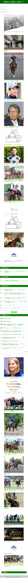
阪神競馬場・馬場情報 (6, 318)
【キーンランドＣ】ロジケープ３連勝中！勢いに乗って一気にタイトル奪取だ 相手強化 (14, 81)
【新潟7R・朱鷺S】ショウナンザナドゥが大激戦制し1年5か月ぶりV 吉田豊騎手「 (14, 490)
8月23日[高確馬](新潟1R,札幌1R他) (10, 541)
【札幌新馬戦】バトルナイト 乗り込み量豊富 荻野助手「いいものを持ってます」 (14, 261)
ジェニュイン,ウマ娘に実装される (10, 213)
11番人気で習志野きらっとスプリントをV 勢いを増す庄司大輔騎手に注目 (15, 290)
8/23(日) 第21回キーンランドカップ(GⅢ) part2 (13, 144)
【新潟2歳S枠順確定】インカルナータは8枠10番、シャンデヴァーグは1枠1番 (13, 181)
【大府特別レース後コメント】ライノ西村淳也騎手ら (14, 248)
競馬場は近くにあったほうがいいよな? (11, 230)
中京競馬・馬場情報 (8, 553)
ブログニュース (4, 6)
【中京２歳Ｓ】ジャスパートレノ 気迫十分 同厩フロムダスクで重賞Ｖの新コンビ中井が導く (15, 298)
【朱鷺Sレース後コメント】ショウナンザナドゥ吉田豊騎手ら (13, 50)
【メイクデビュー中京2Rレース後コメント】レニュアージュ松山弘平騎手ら (13, 348)
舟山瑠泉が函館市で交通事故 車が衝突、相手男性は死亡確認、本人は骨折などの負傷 (14, 164)
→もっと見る (25, 351)
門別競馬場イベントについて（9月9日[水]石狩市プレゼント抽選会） (15, 272)
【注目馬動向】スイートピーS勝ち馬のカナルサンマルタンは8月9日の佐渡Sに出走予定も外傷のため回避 (13, 331)
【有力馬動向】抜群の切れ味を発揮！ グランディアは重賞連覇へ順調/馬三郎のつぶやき (13, 338)
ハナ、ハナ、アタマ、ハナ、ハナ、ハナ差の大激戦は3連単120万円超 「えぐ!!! (14, 565)
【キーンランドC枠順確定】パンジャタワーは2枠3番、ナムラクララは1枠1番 (13, 411)
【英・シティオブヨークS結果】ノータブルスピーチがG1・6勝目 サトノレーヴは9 (13, 454)
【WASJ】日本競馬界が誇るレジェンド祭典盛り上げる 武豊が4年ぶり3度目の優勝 (13, 100)
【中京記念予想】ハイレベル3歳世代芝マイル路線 (11, 327)
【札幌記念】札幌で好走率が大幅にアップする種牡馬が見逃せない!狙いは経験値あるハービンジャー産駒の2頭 (13, 325)
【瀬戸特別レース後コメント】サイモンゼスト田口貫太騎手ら (14, 508)
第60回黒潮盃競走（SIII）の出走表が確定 (10, 341)
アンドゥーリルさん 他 (9, 305)
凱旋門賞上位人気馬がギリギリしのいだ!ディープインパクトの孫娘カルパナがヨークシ (13, 202)
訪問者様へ (5, 572)
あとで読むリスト (4, 9)
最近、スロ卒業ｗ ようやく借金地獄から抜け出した (14, 32)
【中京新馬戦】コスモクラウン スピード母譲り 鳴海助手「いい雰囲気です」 (15, 302)
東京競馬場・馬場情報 (6, 321)
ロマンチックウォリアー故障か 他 (11, 307)
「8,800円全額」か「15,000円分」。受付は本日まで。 (13, 393)
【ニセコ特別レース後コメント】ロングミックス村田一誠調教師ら (14, 526)
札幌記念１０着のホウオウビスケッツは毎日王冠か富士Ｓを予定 (14, 474)
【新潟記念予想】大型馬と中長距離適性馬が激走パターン (13, 334)
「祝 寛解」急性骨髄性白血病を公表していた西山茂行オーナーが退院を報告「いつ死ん (14, 127)
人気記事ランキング (5, 11)
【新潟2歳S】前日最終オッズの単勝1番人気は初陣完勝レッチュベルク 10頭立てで (13, 436)
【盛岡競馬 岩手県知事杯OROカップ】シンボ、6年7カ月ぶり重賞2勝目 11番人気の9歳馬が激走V (13, 344)
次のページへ (14, 312)
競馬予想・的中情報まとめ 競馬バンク (14, 2)
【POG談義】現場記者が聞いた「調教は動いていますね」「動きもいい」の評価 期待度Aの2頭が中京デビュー (15, 293)
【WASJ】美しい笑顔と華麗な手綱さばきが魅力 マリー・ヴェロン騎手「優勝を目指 (13, 377)
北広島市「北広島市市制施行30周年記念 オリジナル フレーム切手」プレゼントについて (15, 281)
